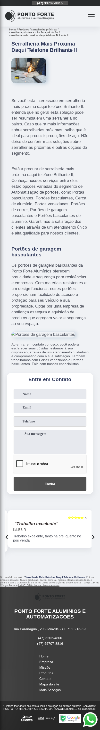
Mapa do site (49, 684)
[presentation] (6, 536)
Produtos (46, 673)
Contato (45, 679)
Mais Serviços (50, 690)
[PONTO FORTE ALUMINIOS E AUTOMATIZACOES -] (29, 24)
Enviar (50, 484)
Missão (44, 667)
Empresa (46, 662)
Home (44, 656)
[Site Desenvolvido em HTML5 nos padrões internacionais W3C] (47, 718)
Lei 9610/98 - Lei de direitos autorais (38, 585)
